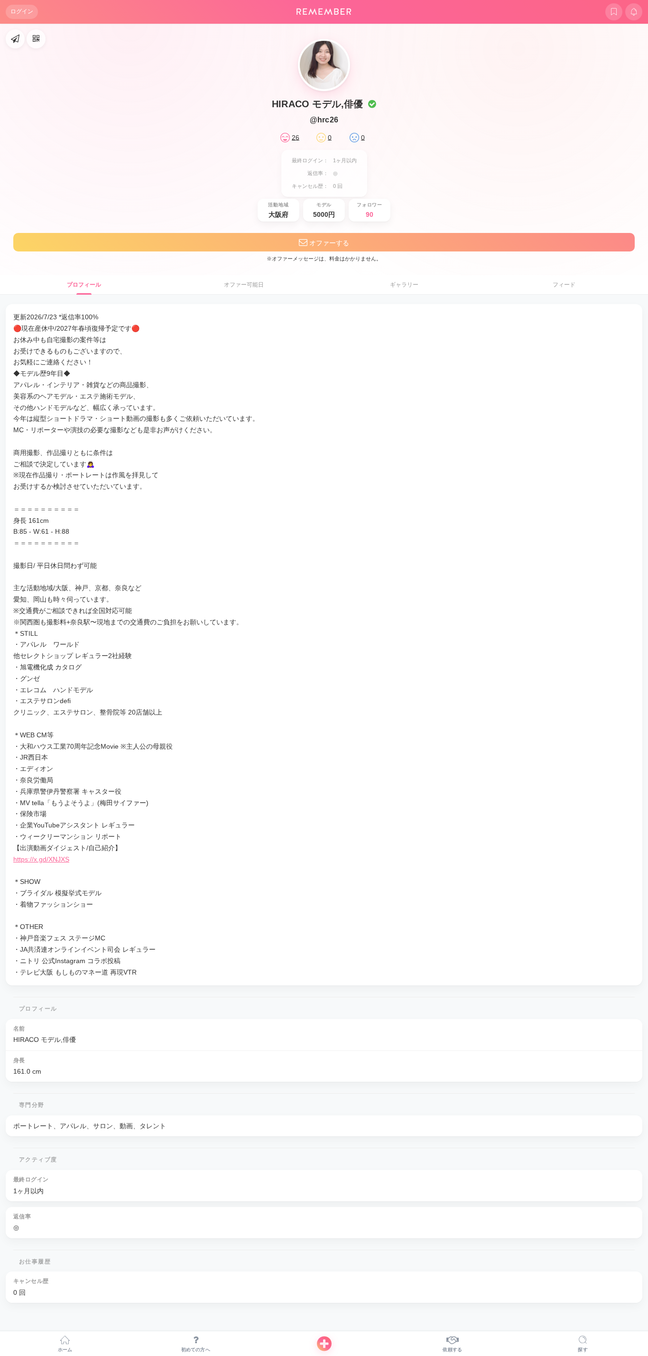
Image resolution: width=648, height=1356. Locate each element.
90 (369, 214)
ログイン (21, 11)
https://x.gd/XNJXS (41, 859)
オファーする (328, 243)
